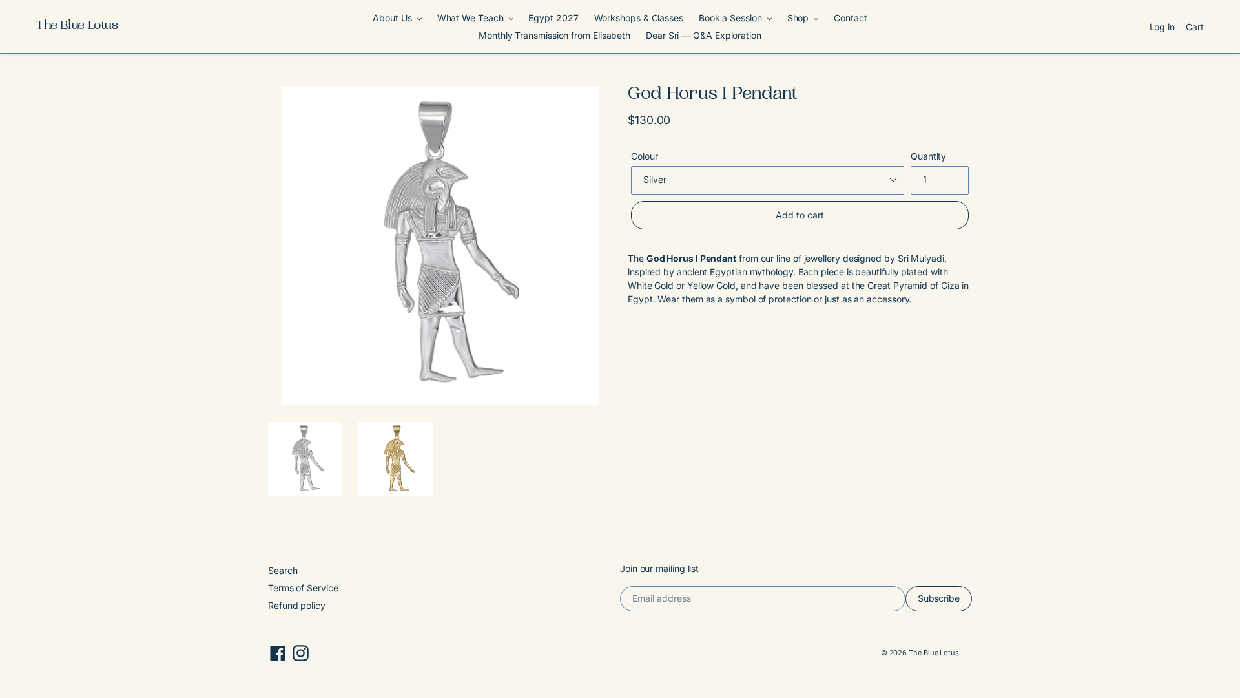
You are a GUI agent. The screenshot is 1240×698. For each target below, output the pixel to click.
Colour (644, 156)
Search (283, 570)
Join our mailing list (659, 569)
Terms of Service (303, 587)
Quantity (928, 156)
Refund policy (297, 605)
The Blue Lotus (77, 26)
